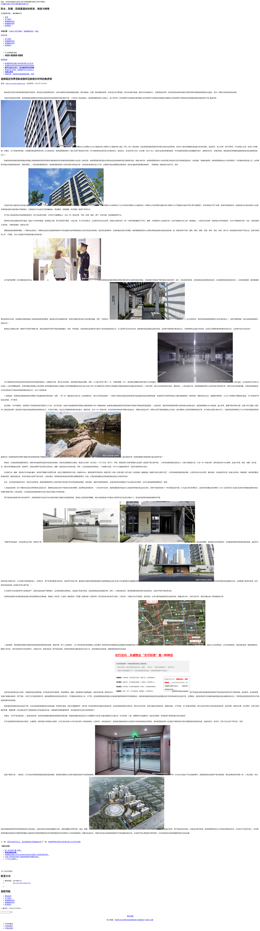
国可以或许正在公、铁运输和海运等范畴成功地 (24, 842)
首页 (6, 17)
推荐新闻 (4, 59)
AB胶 (151, 920)
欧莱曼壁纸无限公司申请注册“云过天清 (19, 63)
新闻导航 (4, 35)
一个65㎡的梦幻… (11, 859)
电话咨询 (9, 928)
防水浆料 (123, 920)
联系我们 (8, 25)
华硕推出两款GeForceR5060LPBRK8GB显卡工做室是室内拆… (27, 854)
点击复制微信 (6, 912)
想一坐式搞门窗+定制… (13, 850)
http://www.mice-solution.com (15, 83)
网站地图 (130, 916)
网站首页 (8, 896)
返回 (36, 31)
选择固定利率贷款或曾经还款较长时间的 (19, 65)
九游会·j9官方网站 (15, 31)
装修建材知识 (10, 21)
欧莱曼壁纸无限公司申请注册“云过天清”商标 (64, 842)
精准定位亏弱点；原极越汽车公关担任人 (19, 70)
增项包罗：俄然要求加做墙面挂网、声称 (19, 74)
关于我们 (8, 19)
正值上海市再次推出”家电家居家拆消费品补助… (22, 857)
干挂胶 (146, 920)
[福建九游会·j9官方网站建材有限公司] (15, 4)
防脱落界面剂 (132, 920)
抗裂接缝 (140, 920)
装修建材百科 (10, 23)
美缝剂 (117, 920)
